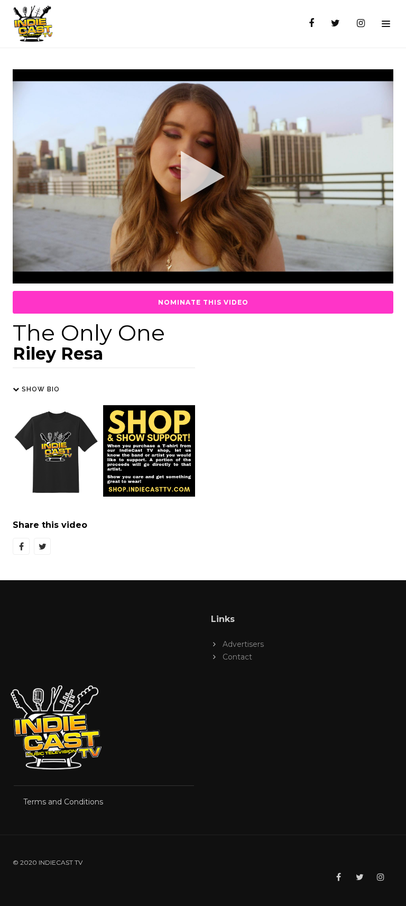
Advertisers (243, 644)
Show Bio (40, 389)
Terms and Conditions (63, 802)
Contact (237, 657)
